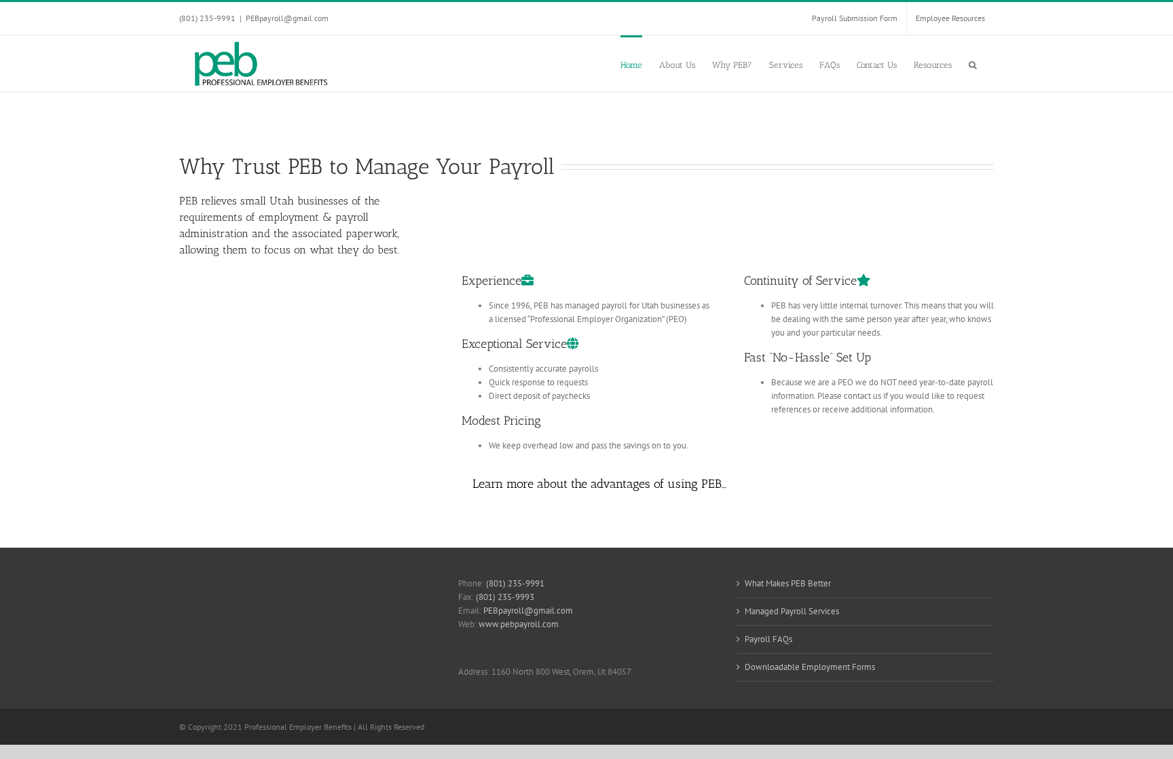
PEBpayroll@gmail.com (287, 18)
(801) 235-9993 (505, 597)
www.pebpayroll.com (519, 624)
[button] (973, 63)
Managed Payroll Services (792, 611)
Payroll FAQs (768, 639)
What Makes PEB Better (788, 583)
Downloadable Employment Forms (810, 667)
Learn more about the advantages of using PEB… (599, 483)
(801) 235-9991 (515, 583)
